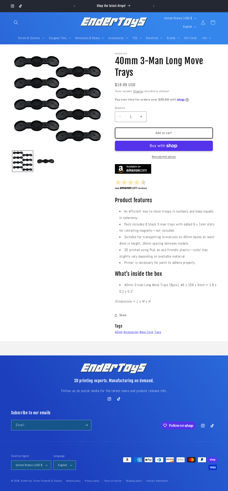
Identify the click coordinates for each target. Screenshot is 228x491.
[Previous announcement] (74, 6)
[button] (16, 22)
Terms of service (113, 480)
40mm (118, 332)
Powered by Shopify (51, 480)
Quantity (120, 108)
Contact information (157, 480)
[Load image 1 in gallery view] (22, 161)
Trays (158, 332)
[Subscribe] (86, 425)
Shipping (138, 91)
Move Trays (146, 332)
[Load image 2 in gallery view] (45, 161)
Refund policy (73, 480)
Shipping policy (134, 480)
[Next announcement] (154, 6)
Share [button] (122, 315)
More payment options (164, 156)
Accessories (131, 332)
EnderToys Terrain (30, 480)
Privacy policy (92, 480)
